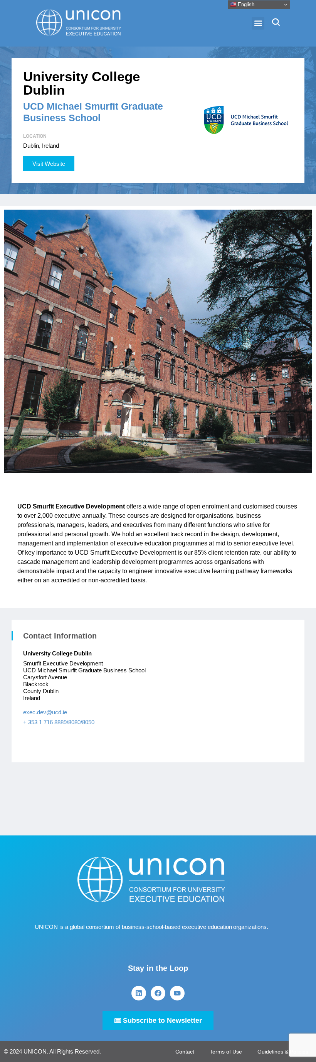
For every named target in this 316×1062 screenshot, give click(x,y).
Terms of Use (226, 1052)
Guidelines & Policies (282, 1052)
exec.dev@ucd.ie (45, 712)
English (245, 4)
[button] (258, 23)
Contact (184, 1052)
